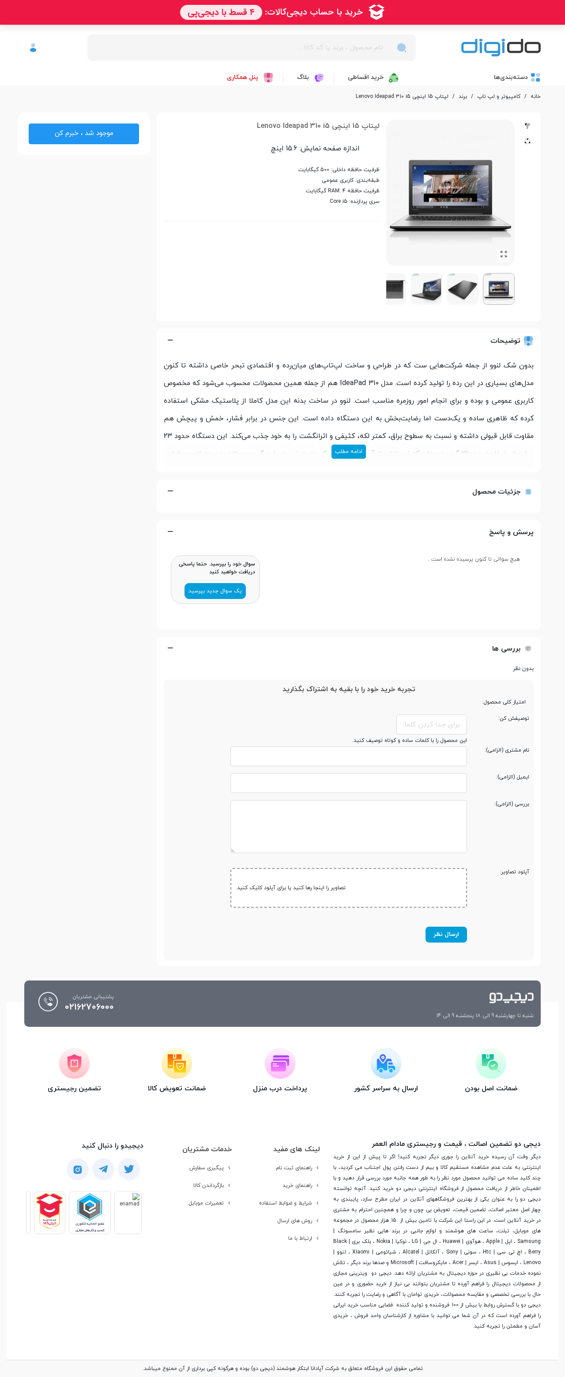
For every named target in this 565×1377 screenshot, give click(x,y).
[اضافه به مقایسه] (527, 126)
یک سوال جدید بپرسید (215, 591)
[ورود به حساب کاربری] (33, 47)
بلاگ (303, 77)
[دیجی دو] (501, 48)
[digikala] (49, 1213)
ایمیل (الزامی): (512, 777)
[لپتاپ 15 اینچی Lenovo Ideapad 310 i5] (503, 255)
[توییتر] (129, 1169)
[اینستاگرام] (77, 1169)
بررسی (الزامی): (511, 804)
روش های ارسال (294, 1220)
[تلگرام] (103, 1169)
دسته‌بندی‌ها (511, 77)
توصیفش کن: (513, 718)
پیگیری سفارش (206, 1167)
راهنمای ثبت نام (294, 1167)
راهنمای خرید (297, 1185)
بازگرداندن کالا (208, 1185)
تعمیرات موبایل (206, 1203)
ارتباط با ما (300, 1238)
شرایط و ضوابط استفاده (285, 1203)
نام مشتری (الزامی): (507, 750)
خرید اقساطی (366, 77)
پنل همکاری (242, 77)
